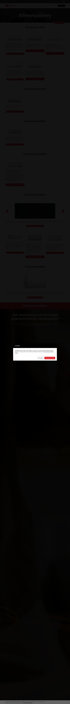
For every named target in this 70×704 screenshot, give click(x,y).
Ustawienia (40, 358)
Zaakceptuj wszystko (49, 358)
